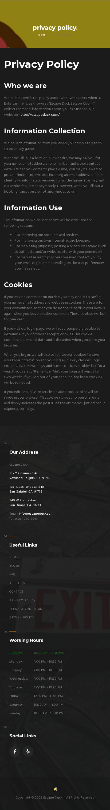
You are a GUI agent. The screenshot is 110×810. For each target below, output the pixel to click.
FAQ (12, 574)
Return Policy (21, 617)
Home (42, 35)
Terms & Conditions (27, 609)
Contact (16, 592)
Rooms (14, 566)
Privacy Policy (22, 600)
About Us (17, 583)
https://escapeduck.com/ (39, 115)
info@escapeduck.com (36, 513)
